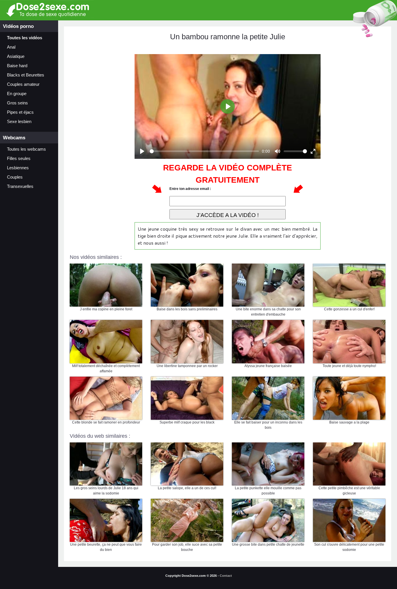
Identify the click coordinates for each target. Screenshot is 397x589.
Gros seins (17, 103)
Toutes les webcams (26, 149)
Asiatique (15, 56)
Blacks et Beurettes (25, 75)
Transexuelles (20, 186)
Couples (15, 177)
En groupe (16, 93)
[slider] (204, 151)
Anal (11, 47)
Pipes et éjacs (20, 112)
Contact (226, 575)
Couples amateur (23, 84)
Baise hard (17, 65)
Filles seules (19, 158)
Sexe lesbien (19, 121)
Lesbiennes (18, 168)
